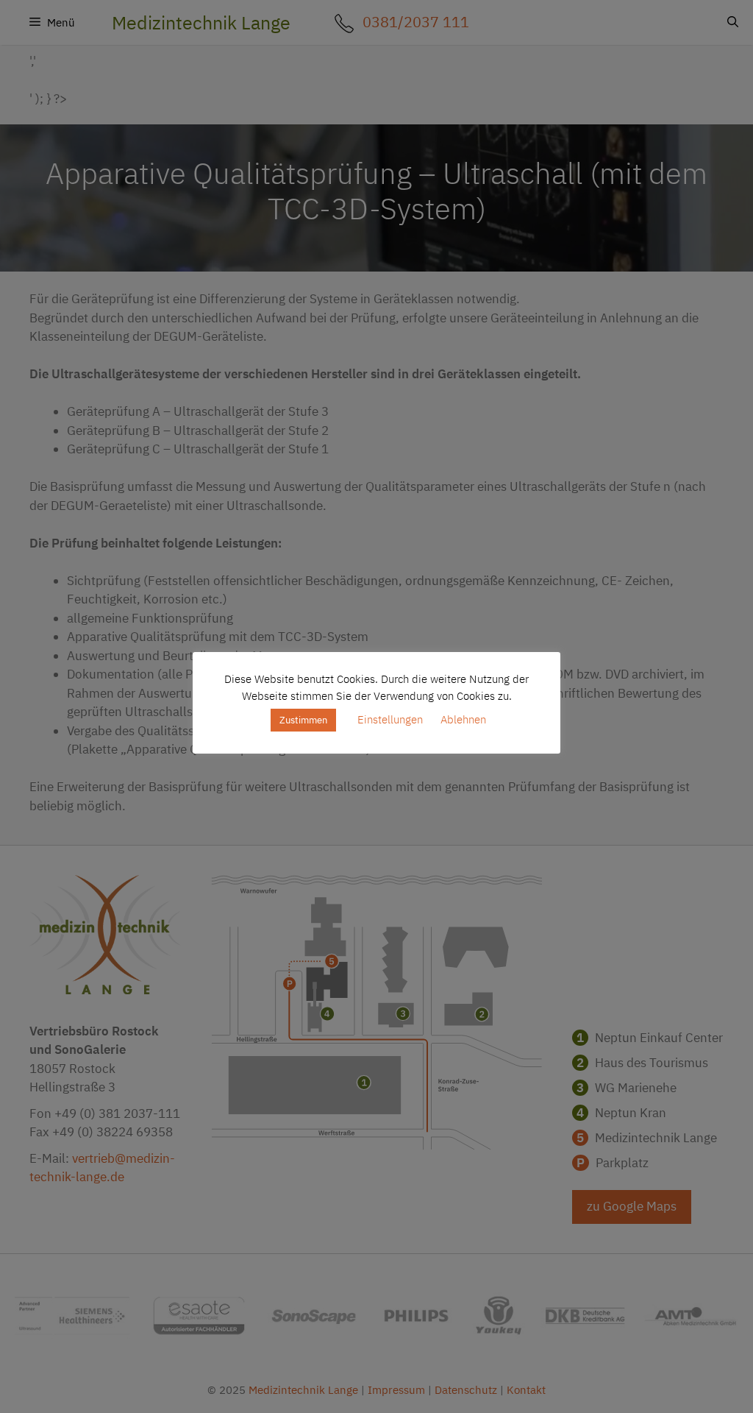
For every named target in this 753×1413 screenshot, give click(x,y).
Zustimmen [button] (303, 720)
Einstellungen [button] (390, 719)
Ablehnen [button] (463, 719)
